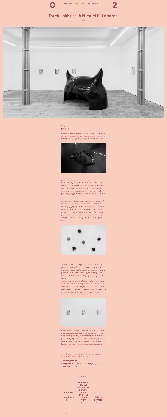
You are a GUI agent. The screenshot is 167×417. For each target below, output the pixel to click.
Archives (93, 3)
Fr (97, 3)
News (88, 3)
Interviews (76, 3)
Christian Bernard (98, 398)
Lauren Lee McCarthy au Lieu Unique (78, 365)
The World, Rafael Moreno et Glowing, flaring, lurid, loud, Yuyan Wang (83, 391)
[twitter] (69, 361)
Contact (101, 413)
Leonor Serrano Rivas (87, 363)
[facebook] (68, 361)
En (100, 3)
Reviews (83, 3)
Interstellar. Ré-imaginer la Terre (69, 396)
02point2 (87, 413)
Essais (65, 3)
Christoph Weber (76, 363)
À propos (66, 413)
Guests (70, 3)
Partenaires (80, 413)
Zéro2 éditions (94, 413)
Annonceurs (73, 413)
